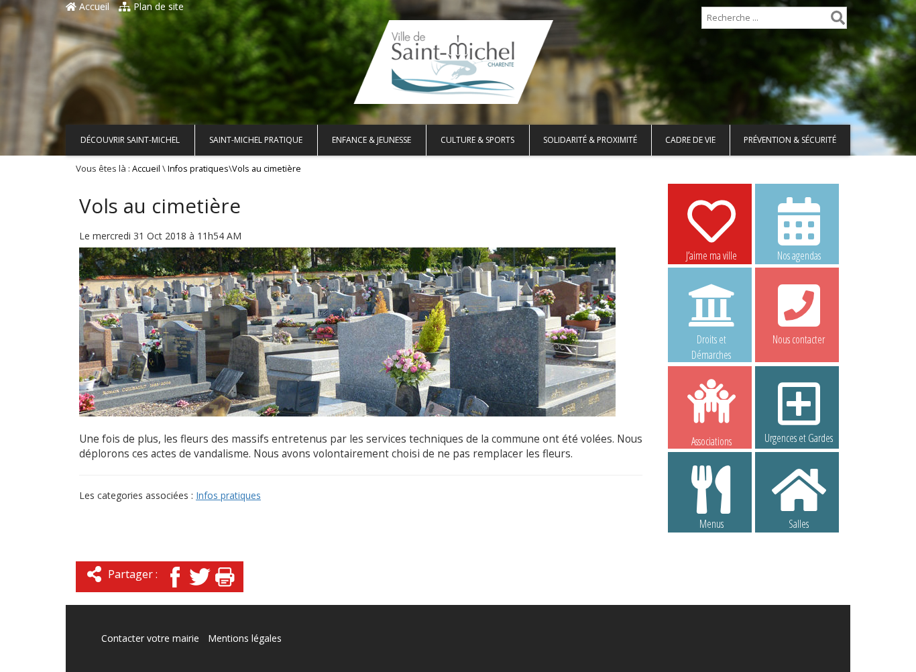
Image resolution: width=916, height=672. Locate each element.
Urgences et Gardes (798, 438)
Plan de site (157, 6)
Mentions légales (245, 638)
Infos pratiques (198, 168)
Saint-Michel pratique (255, 140)
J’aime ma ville (711, 255)
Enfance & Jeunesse (371, 140)
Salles (799, 523)
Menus (711, 523)
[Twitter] (200, 588)
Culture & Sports (477, 140)
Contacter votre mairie (150, 638)
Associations (711, 440)
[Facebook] (175, 588)
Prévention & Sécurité (790, 140)
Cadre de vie (690, 140)
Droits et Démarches (711, 340)
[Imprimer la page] (224, 588)
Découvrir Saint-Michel (130, 140)
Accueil (92, 6)
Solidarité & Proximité (590, 140)
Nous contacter (798, 339)
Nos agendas (799, 255)
